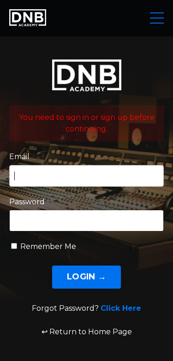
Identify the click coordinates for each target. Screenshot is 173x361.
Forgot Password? (86, 308)
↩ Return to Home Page (87, 331)
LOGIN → (86, 277)
